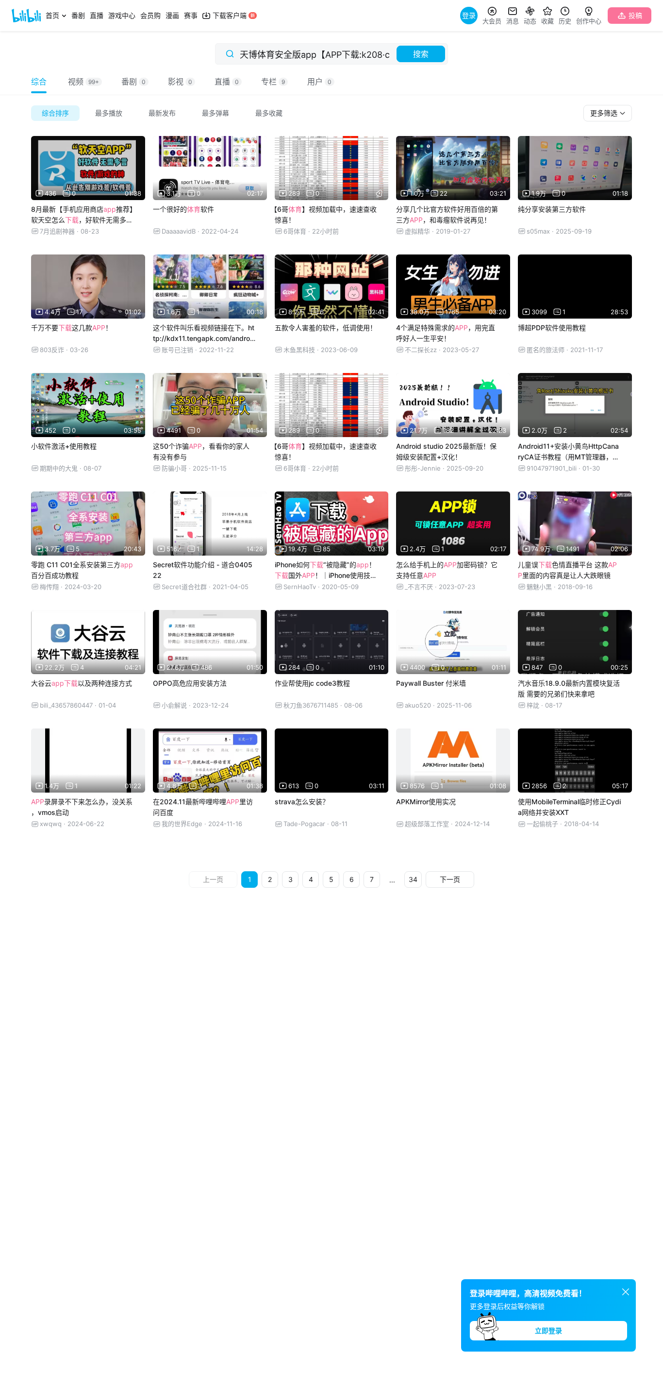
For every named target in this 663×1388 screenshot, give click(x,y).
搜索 (421, 54)
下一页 (450, 879)
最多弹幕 (215, 113)
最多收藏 (268, 113)
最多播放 (108, 113)
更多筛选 (604, 113)
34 (413, 879)
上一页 (213, 879)
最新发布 (162, 113)
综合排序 (55, 113)
